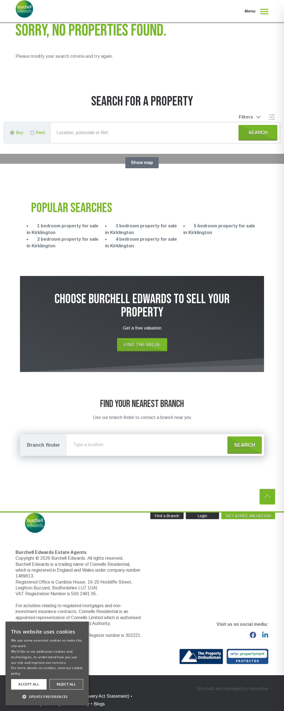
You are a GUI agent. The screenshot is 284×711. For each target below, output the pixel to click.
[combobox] (146, 132)
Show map (142, 162)
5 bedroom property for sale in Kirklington (219, 229)
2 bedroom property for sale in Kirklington (62, 242)
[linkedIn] (265, 635)
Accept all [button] (28, 684)
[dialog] (47, 663)
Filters (246, 117)
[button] (47, 696)
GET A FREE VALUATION (248, 516)
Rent (40, 132)
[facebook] (253, 635)
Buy (19, 132)
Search (244, 445)
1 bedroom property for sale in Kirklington (62, 229)
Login (202, 516)
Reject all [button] (66, 684)
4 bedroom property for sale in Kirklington (141, 242)
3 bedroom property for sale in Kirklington (141, 229)
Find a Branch (167, 516)
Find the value (142, 344)
